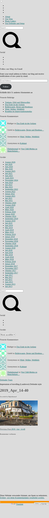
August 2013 (10, 284)
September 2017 (11, 273)
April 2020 (9, 207)
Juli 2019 (8, 223)
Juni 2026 (9, 167)
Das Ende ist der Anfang (14, 105)
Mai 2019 (9, 228)
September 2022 (11, 189)
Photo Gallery (10, 21)
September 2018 (11, 246)
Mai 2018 (9, 255)
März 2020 (9, 210)
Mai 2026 (9, 169)
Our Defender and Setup (14, 23)
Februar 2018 (10, 262)
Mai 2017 (9, 277)
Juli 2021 (8, 198)
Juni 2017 (9, 275)
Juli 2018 (8, 250)
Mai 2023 (9, 187)
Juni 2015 (9, 282)
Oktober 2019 (10, 216)
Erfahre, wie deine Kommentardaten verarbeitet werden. (22, 498)
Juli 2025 (8, 173)
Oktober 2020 (10, 203)
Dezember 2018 (11, 239)
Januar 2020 (10, 214)
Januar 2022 (10, 194)
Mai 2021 (9, 200)
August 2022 (10, 191)
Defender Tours (6, 380)
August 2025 (10, 171)
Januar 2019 (10, 237)
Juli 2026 (8, 164)
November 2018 (11, 241)
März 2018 (9, 259)
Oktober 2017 (10, 271)
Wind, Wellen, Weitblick (14, 109)
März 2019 (9, 232)
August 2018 (10, 248)
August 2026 (10, 162)
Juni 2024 (9, 182)
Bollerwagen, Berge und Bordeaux (19, 107)
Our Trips (9, 19)
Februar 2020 (10, 212)
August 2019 (10, 221)
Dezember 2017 (11, 266)
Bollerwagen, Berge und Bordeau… (29, 130)
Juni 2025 (9, 176)
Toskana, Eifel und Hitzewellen (17, 102)
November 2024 (11, 180)
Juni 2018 (9, 252)
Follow (6, 87)
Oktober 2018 (10, 243)
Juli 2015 (8, 280)
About (7, 17)
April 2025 (9, 178)
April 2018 (9, 257)
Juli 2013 (8, 286)
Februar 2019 (10, 234)
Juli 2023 (8, 185)
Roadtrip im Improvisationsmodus (18, 111)
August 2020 (10, 205)
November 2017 (11, 268)
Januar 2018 (10, 264)
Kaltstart (23, 143)
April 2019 (9, 230)
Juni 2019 (9, 225)
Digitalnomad (12, 149)
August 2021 (10, 196)
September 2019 (11, 219)
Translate (19, 504)
